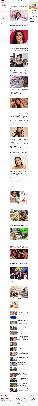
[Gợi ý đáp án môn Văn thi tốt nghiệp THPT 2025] (13, 364)
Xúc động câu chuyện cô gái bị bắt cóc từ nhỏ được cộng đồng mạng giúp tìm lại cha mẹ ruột (22, 337)
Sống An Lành (18, 402)
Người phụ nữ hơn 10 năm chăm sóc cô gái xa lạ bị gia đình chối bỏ (22, 326)
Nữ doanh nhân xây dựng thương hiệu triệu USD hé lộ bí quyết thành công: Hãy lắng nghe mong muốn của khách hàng (19, 188)
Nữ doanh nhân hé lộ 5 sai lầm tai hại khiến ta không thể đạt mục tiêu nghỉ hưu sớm (19, 226)
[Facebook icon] (31, 395)
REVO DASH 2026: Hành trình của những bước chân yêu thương (33, 10)
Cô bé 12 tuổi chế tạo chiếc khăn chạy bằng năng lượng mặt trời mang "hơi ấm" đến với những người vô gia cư (22, 368)
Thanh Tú (19, 360)
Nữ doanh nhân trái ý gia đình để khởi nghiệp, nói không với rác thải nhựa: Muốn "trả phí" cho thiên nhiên (19, 207)
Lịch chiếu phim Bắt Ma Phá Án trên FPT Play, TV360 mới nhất (17, 246)
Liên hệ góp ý (2, 25)
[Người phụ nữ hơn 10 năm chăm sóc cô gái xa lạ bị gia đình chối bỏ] (13, 328)
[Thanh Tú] (17, 314)
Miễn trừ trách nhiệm (4, 25)
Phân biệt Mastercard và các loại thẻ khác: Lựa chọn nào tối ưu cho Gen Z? (34, 16)
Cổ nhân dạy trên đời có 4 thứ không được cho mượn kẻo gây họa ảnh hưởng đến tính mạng (18, 283)
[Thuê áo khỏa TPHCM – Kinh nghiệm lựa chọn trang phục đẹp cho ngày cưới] (13, 313)
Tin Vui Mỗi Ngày (18, 399)
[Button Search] (6, 0)
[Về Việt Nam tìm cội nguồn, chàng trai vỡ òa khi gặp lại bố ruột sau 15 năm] (13, 375)
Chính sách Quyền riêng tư (33, 400)
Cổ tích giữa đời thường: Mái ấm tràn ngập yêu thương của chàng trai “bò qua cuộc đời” (22, 332)
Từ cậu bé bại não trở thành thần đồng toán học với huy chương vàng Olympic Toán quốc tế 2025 (22, 321)
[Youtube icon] (35, 395)
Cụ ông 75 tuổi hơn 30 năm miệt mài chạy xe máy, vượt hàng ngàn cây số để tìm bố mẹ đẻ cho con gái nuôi (22, 378)
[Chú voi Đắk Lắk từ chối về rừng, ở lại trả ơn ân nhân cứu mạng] (13, 385)
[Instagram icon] (32, 395)
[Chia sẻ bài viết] (30, 0)
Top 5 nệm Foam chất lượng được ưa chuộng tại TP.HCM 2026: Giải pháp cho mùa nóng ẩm (34, 12)
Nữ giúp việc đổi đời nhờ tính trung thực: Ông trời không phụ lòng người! (22, 347)
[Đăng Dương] (17, 324)
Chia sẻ (27, 203)
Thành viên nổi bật (3, 14)
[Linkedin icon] (34, 395)
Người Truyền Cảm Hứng (19, 400)
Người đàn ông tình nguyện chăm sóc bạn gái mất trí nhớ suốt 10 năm (22, 352)
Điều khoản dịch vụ (33, 399)
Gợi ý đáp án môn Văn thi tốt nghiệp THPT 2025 (22, 363)
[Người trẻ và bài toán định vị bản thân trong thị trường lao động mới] (13, 317)
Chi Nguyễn (12, 8)
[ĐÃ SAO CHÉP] (25, 8)
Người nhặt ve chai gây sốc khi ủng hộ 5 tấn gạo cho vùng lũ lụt (22, 342)
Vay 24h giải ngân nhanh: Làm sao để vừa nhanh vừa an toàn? (34, 14)
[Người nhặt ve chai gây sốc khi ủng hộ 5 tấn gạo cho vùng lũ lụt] (13, 344)
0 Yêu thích (12, 203)
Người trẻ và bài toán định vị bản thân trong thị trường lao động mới (22, 316)
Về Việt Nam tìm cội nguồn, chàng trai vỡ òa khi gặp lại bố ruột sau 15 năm (22, 373)
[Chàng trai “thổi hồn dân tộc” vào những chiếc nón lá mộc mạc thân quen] (13, 390)
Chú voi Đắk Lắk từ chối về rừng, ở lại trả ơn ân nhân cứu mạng (22, 383)
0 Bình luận (20, 203)
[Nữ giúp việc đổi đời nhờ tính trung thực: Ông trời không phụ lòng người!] (13, 349)
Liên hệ (32, 402)
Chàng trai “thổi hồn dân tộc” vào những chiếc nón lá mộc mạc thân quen (22, 388)
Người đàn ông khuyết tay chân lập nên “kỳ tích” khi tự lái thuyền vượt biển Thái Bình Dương (22, 357)
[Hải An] (17, 318)
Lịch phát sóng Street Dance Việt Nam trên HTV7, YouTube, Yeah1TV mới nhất (18, 264)
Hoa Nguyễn (12, 281)
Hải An (19, 334)
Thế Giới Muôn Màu (19, 403)
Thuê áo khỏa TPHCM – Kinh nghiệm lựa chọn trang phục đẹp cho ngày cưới (22, 311)
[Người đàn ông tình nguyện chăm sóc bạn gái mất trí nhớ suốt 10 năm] (13, 354)
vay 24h (25, 399)
